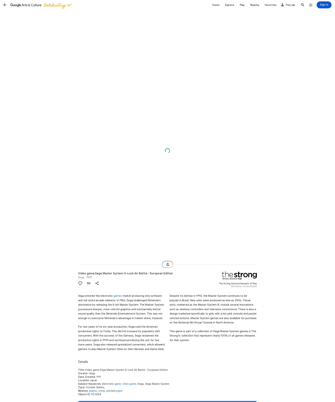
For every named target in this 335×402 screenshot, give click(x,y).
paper (119, 390)
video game (129, 383)
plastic (93, 390)
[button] (5, 5)
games (118, 295)
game (118, 383)
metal (101, 390)
